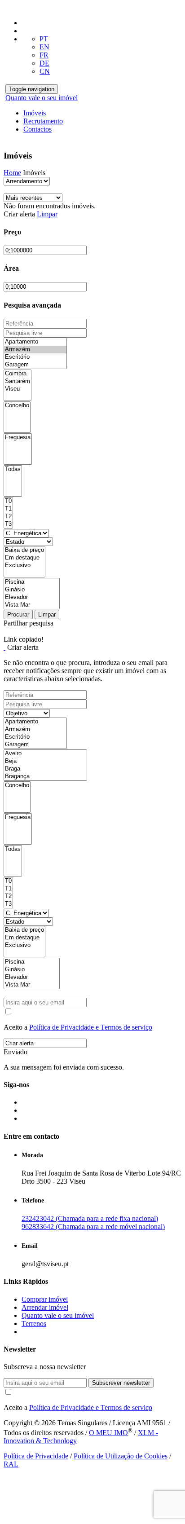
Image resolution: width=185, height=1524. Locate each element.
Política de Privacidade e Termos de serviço (90, 1027)
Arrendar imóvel (45, 1307)
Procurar (18, 614)
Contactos (37, 129)
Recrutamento (43, 121)
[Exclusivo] (24, 565)
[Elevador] (31, 597)
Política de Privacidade (36, 1456)
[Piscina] (31, 582)
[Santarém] (17, 381)
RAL (11, 1464)
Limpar (47, 214)
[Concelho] (17, 406)
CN (45, 71)
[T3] (8, 524)
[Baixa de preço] (24, 550)
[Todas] (13, 469)
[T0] (8, 501)
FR (44, 55)
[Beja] (45, 761)
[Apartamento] (35, 342)
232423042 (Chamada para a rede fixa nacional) (90, 1218)
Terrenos (34, 1323)
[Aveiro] (45, 754)
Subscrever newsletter (121, 1382)
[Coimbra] (17, 374)
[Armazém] (35, 349)
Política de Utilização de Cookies (120, 1456)
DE (44, 63)
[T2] (8, 516)
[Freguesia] (17, 437)
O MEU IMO (108, 1432)
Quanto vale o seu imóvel (41, 97)
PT (44, 39)
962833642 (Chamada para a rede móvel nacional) (93, 1226)
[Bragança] (45, 776)
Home (12, 172)
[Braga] (45, 769)
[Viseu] (17, 389)
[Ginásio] (31, 590)
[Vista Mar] (31, 605)
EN (44, 47)
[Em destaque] (24, 558)
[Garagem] (35, 365)
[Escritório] (35, 357)
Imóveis (34, 113)
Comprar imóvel (45, 1299)
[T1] (8, 509)
